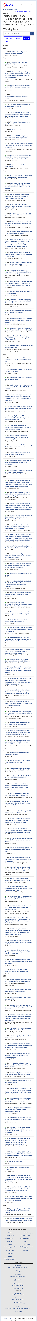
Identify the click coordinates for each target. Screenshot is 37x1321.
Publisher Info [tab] (9, 38)
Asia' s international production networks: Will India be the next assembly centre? (16, 96)
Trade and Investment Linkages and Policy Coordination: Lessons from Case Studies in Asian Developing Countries (18, 703)
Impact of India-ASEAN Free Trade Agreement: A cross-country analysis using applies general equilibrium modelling (17, 196)
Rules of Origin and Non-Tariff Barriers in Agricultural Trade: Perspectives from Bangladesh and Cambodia (18, 1109)
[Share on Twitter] (7, 9)
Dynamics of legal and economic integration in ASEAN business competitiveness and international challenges (18, 272)
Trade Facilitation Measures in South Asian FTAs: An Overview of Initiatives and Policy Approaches (18, 961)
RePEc (11, 1318)
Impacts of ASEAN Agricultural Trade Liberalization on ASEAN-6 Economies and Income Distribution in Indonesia (17, 742)
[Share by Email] (14, 9)
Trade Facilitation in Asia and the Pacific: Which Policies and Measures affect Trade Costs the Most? (18, 320)
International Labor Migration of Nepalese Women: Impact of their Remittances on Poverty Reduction (18, 803)
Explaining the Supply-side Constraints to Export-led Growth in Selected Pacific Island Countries (18, 1210)
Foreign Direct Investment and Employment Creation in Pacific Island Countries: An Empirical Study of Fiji (18, 888)
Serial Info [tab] (18, 38)
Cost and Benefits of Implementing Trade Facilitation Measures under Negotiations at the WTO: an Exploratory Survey (18, 1198)
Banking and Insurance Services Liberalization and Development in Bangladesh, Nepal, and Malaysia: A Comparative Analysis (18, 830)
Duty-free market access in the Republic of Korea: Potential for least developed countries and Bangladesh (18, 629)
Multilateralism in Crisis (16, 130)
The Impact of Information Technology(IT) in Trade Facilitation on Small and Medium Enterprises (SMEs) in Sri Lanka (18, 604)
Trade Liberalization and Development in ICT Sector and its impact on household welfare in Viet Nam (18, 907)
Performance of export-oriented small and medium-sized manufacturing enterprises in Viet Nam (18, 713)
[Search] (32, 33)
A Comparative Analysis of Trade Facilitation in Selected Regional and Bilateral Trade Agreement (18, 1064)
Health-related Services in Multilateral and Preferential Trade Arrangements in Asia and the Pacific (18, 942)
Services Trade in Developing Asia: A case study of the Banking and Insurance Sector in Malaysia (18, 839)
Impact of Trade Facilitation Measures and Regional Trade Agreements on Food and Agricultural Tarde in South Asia (18, 565)
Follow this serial (20, 11)
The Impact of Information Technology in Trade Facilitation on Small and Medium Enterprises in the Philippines (18, 517)
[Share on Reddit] (11, 9)
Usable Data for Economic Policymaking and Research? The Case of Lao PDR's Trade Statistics (18, 386)
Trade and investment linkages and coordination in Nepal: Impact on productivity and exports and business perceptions (17, 732)
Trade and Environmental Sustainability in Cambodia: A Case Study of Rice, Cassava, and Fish (18, 359)
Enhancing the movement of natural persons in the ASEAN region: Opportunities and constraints (18, 1006)
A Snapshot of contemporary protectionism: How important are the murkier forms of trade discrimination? (18, 427)
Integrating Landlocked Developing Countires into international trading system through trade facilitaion (17, 417)
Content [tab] (26, 38)
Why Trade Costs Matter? (16, 1161)
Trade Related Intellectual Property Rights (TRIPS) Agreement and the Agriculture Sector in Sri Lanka (18, 337)
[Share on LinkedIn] (12, 9)
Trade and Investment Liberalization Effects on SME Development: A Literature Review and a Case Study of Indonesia (17, 820)
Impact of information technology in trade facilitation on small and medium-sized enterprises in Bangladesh (17, 494)
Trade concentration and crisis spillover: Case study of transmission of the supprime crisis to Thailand (19, 145)
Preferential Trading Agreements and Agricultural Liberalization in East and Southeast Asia (18, 1119)
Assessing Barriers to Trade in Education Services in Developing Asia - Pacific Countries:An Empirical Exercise (18, 898)
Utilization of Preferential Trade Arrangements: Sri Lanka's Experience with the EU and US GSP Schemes (18, 951)
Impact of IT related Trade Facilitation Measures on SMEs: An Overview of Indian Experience (18, 594)
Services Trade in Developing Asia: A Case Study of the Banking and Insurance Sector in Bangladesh (18, 859)
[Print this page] (16, 9)
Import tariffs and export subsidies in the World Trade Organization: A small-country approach (18, 87)
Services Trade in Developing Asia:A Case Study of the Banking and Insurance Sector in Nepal (18, 849)
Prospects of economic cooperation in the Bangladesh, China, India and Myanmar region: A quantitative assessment (18, 526)
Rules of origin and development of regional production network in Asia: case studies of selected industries (18, 254)
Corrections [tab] (8, 41)
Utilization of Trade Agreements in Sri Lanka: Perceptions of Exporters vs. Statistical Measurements (18, 301)
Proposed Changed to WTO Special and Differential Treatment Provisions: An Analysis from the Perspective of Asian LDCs (18, 1099)
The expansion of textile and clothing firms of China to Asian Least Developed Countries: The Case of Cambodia (17, 651)
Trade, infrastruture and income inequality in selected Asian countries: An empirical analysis (16, 437)
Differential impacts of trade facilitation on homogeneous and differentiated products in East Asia (18, 408)
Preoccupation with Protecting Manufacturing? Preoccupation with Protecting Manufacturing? (18, 206)
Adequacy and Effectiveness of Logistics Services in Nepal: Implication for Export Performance (18, 462)
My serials (28, 11)
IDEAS (5, 1318)
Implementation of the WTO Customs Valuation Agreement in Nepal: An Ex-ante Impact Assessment (17, 1055)
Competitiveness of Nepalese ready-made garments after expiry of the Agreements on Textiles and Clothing (18, 555)
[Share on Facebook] (9, 9)
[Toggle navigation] (22, 5)
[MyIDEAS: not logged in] (32, 11)
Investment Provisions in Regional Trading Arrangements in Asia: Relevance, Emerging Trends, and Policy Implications (16, 785)
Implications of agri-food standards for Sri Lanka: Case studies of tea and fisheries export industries (19, 223)
